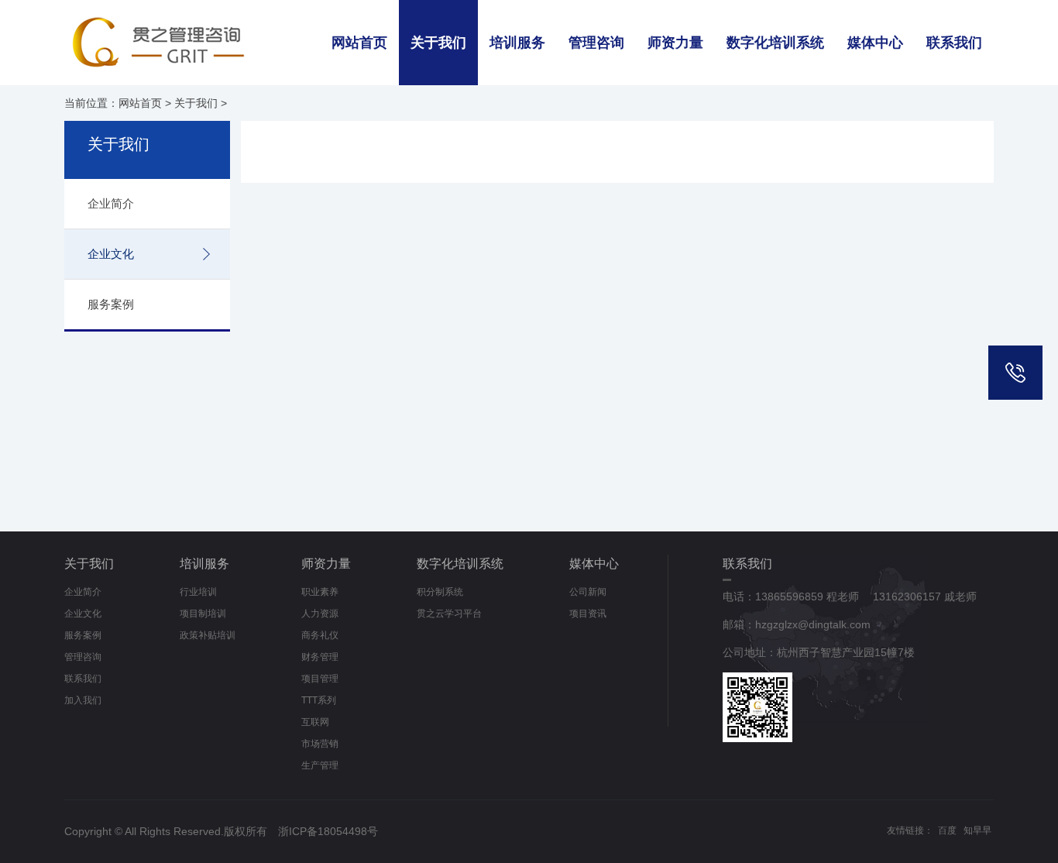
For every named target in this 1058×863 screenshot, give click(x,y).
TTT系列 (318, 700)
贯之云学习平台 (449, 613)
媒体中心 (875, 42)
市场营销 (319, 743)
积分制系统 (440, 591)
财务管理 (319, 657)
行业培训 (198, 591)
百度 (947, 830)
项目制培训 (203, 613)
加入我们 (82, 700)
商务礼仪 (319, 635)
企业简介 (111, 203)
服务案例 (111, 304)
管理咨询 (596, 42)
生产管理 (319, 765)
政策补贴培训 (207, 635)
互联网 (315, 722)
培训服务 (517, 42)
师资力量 (675, 42)
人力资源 (319, 613)
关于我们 (438, 42)
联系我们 (954, 42)
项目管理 (319, 678)
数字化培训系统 (775, 42)
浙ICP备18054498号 (328, 831)
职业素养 (319, 591)
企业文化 (111, 253)
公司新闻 (587, 591)
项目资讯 (587, 613)
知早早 (977, 830)
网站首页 (359, 42)
